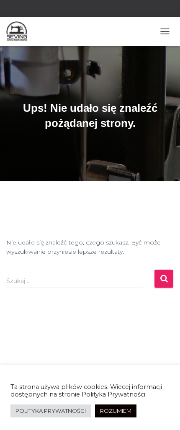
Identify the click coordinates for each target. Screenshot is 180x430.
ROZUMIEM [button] (115, 410)
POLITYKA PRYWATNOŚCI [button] (50, 410)
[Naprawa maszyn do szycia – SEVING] (19, 31)
